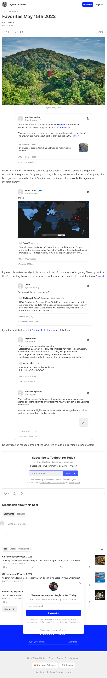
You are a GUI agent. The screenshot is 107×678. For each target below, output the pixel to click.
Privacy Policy (74, 622)
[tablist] (14, 514)
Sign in (99, 4)
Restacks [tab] (21, 514)
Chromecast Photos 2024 (17, 574)
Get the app (67, 665)
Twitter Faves (10, 11)
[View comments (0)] (15, 32)
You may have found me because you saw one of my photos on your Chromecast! (41, 560)
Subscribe (87, 4)
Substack (40, 672)
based (100, 276)
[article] (53, 562)
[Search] (102, 549)
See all (7, 609)
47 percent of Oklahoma (43, 330)
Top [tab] (5, 549)
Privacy (52, 658)
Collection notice (72, 658)
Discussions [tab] (23, 549)
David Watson (8, 23)
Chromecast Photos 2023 (17, 556)
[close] (80, 583)
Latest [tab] (13, 549)
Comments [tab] (9, 514)
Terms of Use (67, 619)
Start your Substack (46, 665)
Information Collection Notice (52, 622)
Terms (60, 658)
